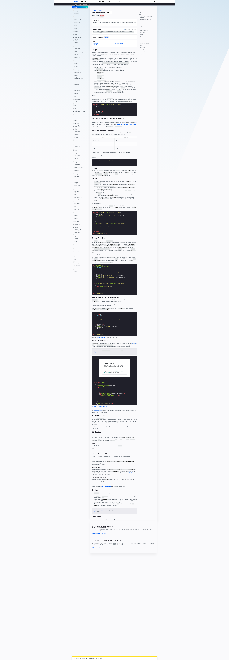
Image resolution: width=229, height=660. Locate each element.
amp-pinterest (75, 192)
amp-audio (75, 40)
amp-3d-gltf (75, 11)
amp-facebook (75, 93)
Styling (140, 53)
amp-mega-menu (76, 164)
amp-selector (75, 215)
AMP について (83, 1)
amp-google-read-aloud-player (79, 111)
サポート (120, 1)
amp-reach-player (76, 203)
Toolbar (141, 21)
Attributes (141, 34)
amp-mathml (75, 162)
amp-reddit (75, 206)
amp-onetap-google (77, 183)
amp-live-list (75, 158)
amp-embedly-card (76, 82)
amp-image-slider (76, 126)
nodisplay (106, 37)
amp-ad (74, 30)
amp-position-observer (77, 197)
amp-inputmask (76, 132)
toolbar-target (142, 47)
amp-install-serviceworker (78, 135)
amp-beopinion (76, 49)
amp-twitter (75, 241)
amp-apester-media (77, 37)
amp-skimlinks (76, 218)
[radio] (124, 29)
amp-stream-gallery (77, 229)
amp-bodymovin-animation (78, 52)
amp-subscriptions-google (78, 230)
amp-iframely (75, 122)
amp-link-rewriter (76, 155)
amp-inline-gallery (76, 131)
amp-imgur (75, 129)
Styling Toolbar (142, 26)
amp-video (75, 253)
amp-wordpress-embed (77, 266)
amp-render (75, 208)
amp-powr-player (76, 198)
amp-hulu (75, 116)
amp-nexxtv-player (76, 177)
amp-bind (75, 51)
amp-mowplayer (76, 168)
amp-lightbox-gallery (77, 152)
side (140, 36)
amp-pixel (75, 194)
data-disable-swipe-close (144, 49)
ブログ (115, 1)
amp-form (75, 98)
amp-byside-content (77, 57)
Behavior (141, 23)
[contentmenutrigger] (147, 13)
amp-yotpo (75, 271)
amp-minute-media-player (78, 167)
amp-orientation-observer (78, 186)
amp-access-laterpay (77, 19)
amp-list (74, 156)
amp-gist (74, 108)
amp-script (75, 213)
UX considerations (143, 32)
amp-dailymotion (76, 70)
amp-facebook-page (77, 91)
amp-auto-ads (75, 42)
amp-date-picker (76, 75)
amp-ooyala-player (76, 185)
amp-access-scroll (76, 22)
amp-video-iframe (76, 251)
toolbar (141, 45)
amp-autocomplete (76, 43)
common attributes (143, 51)
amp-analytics (75, 33)
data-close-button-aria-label (144, 43)
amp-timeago (75, 238)
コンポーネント (100, 10)
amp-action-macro (76, 27)
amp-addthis (75, 31)
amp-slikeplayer (76, 220)
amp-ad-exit (75, 28)
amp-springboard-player (78, 226)
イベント (109, 1)
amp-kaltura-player (76, 146)
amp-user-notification (77, 245)
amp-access (75, 23)
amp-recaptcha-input (77, 204)
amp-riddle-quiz (76, 209)
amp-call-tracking (76, 61)
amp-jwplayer (75, 141)
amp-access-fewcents (77, 17)
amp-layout (75, 150)
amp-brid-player (76, 54)
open (140, 41)
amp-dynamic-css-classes (78, 78)
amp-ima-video (76, 123)
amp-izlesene (75, 137)
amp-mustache (76, 170)
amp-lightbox (75, 153)
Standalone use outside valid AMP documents (146, 17)
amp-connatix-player (77, 64)
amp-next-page (76, 176)
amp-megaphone (76, 165)
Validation (141, 56)
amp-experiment (76, 84)
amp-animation (76, 36)
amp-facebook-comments (78, 88)
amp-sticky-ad (75, 227)
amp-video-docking (76, 250)
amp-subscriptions (76, 232)
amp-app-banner (76, 39)
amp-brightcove (76, 55)
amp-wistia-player (76, 265)
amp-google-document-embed (79, 110)
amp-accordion (76, 25)
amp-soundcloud (76, 224)
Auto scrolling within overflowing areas (146, 28)
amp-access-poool (76, 20)
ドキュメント (92, 1)
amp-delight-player (77, 76)
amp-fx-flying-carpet (77, 101)
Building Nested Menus (144, 30)
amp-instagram (76, 134)
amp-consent (75, 66)
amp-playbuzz (75, 195)
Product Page (95, 44)
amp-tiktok (75, 236)
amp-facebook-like (76, 90)
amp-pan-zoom (76, 191)
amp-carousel (75, 63)
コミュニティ (101, 1)
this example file (101, 337)
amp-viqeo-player (76, 257)
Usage (140, 14)
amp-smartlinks (76, 221)
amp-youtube (75, 272)
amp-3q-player (76, 13)
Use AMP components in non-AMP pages (126, 124)
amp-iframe (75, 120)
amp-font (74, 96)
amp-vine (75, 256)
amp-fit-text (75, 95)
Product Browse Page (118, 43)
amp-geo (74, 105)
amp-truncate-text (76, 239)
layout (141, 38)
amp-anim (75, 34)
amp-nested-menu (76, 174)
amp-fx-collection (76, 99)
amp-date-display (76, 73)
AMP (126, 29)
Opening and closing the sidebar (145, 19)
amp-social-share (76, 223)
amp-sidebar (75, 217)
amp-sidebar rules (98, 519)
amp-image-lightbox (77, 125)
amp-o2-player (76, 182)
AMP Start (101, 510)
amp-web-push (76, 263)
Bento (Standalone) (132, 29)
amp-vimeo (75, 254)
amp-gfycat (75, 107)
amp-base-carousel (76, 48)
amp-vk (74, 259)
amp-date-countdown (77, 72)
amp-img (74, 128)
